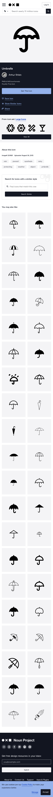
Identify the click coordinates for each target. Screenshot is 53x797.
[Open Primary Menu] (4, 5)
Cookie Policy (27, 784)
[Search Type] (6, 11)
